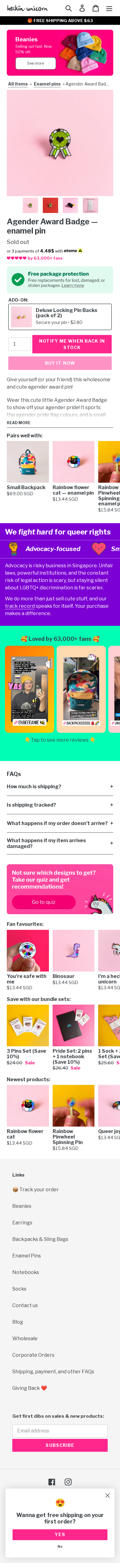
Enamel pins (47, 83)
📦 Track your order (35, 1189)
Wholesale (25, 1338)
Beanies (21, 1206)
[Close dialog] (107, 1495)
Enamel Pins (26, 1256)
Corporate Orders (33, 1355)
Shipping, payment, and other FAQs (53, 1372)
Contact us (25, 1305)
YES (60, 1534)
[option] (31, 205)
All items (18, 83)
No (60, 1547)
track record (20, 606)
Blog (17, 1322)
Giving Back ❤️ (29, 1388)
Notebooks (25, 1272)
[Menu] (109, 8)
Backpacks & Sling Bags (40, 1239)
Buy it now (60, 363)
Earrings (22, 1223)
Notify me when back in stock (72, 344)
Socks (19, 1289)
